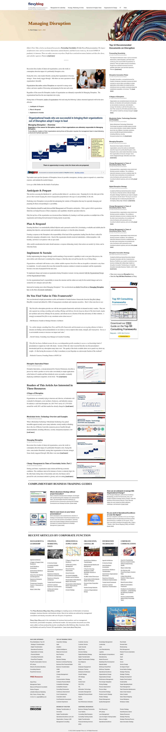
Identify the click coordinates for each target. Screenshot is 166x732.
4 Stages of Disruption (35, 393)
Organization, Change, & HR (63, 719)
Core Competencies (61, 694)
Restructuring (123, 647)
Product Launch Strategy (105, 694)
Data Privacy (81, 649)
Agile (57, 644)
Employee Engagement (84, 666)
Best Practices (60, 654)
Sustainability (123, 681)
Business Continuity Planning (64, 661)
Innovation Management (84, 691)
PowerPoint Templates (37, 659)
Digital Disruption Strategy (118, 186)
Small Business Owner (126, 711)
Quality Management (104, 701)
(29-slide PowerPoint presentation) (79, 48)
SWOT (121, 654)
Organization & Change (110, 7)
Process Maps (103, 689)
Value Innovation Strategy (126, 721)
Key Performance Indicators (85, 701)
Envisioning (110, 496)
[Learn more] (73, 503)
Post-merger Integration (105, 681)
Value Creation (124, 694)
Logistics (101, 651)
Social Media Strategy (125, 669)
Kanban (80, 699)
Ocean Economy (70, 573)
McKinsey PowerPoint (105, 666)
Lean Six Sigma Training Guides (107, 716)
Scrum (121, 661)
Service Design (124, 664)
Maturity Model (103, 664)
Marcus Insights (103, 719)
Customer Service (83, 644)
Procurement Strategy (104, 691)
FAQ (31, 694)
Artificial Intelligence (61, 649)
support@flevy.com (41, 696)
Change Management (62, 674)
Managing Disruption (35, 440)
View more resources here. (122, 274)
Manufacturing (103, 656)
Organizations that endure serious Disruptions (40, 85)
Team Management (125, 686)
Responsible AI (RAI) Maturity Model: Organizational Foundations (73, 585)
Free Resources (103, 709)
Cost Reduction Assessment (63, 699)
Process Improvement (104, 686)
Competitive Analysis (61, 686)
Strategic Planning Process (127, 719)
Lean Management (104, 714)
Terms (34, 694)
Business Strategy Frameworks (86, 709)
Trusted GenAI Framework (54, 582)
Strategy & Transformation (37, 644)
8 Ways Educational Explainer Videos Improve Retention (127, 578)
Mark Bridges (34, 30)
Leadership (102, 644)
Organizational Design (105, 676)
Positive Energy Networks (90, 587)
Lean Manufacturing (104, 649)
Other (125, 7)
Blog (43, 694)
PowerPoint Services (35, 671)
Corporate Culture (61, 696)
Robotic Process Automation (127, 651)
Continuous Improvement (63, 691)
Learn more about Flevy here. (72, 627)
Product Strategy (103, 696)
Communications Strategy (63, 679)
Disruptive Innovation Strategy (119, 252)
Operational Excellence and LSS (64, 716)
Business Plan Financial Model (64, 664)
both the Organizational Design (94, 273)
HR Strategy (81, 676)
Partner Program (34, 689)
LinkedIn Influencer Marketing (38, 691)
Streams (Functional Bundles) (38, 666)
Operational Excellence (37, 649)
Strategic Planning (125, 671)
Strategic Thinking (124, 674)
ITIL (79, 686)
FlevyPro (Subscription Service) (38, 661)
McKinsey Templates (104, 669)
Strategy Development (126, 676)
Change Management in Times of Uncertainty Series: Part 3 (120, 230)
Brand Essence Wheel (126, 582)
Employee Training (83, 669)
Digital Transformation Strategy (86, 659)
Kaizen (80, 696)
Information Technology (84, 689)
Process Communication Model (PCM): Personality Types (127, 598)
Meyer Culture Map (35, 589)
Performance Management (106, 679)
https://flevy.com (39, 620)
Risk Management (124, 649)
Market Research (103, 659)
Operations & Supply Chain (93, 7)
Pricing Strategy (103, 684)
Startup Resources (125, 714)
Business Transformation (62, 666)
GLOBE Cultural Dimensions (91, 576)
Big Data (58, 656)
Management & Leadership (58, 7)
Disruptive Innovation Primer (38, 363)
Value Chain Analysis (125, 691)
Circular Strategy (70, 590)
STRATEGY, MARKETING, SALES (52, 543)
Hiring (80, 679)
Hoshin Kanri (81, 681)
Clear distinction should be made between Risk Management (45, 208)
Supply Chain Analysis (126, 679)
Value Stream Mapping (126, 696)
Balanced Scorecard (61, 651)
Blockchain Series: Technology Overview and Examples (47, 416)
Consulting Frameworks (37, 656)
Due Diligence (82, 661)
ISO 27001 (81, 684)
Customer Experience (62, 701)
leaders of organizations (51, 100)
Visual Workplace (124, 699)
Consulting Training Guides (85, 716)
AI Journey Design (52, 563)
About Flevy (33, 682)
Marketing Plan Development (106, 661)
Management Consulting (62, 721)
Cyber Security (82, 647)
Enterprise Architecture (84, 671)
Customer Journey (83, 642)
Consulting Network (35, 669)
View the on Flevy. (123, 276)
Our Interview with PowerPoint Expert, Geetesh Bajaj (128, 572)
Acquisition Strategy (61, 642)
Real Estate (123, 642)
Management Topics (35, 684)
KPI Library (33, 664)
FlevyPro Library (95, 299)
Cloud (58, 676)
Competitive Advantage (62, 684)
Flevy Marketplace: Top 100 (37, 642)
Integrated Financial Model (85, 694)
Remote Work (123, 644)
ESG (79, 664)
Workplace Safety (124, 701)
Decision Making (82, 651)
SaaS (121, 656)
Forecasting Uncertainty (117, 53)
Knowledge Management (105, 642)
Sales (121, 659)
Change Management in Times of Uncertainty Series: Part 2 (49, 463)
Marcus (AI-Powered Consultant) (38, 686)
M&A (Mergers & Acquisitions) (107, 654)
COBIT (58, 671)
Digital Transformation (36, 647)
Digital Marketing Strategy (85, 654)
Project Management (104, 699)
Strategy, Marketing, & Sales (76, 7)
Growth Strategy (82, 674)
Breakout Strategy (61, 659)
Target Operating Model (126, 684)
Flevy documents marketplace (43, 290)
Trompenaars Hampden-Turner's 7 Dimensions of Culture (36, 585)
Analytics (58, 647)
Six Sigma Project (124, 666)
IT (120, 7)
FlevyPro (29, 302)
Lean (100, 647)
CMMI (58, 669)
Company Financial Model (63, 681)
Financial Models (35, 654)
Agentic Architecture (35, 560)
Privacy (39, 694)
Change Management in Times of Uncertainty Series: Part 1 (120, 207)
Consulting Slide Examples (85, 714)
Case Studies (81, 711)
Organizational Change (105, 674)
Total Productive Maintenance (127, 689)
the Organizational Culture (37, 276)
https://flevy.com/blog (53, 611)
